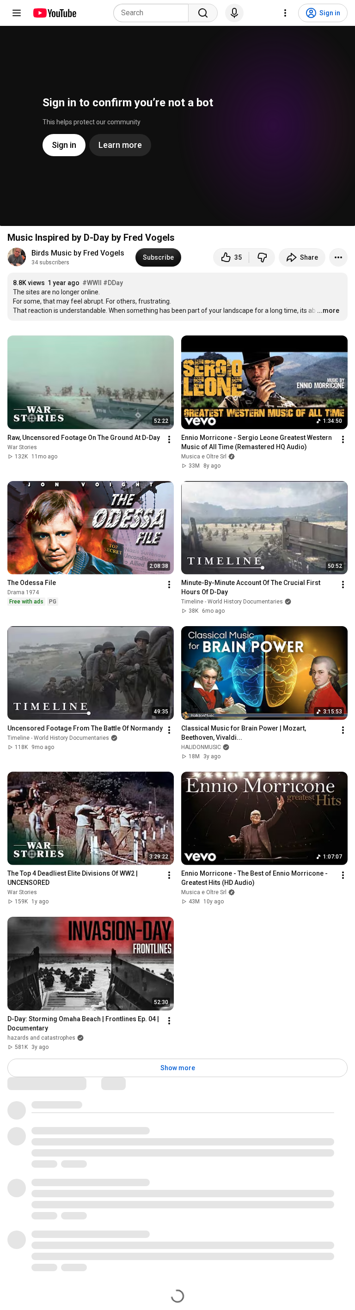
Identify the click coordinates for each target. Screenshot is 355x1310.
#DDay (113, 282)
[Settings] (285, 12)
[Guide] (16, 12)
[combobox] (153, 12)
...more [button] (328, 310)
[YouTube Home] (54, 13)
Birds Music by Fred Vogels (77, 253)
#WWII (92, 282)
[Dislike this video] (262, 257)
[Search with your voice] (234, 13)
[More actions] (338, 257)
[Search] (203, 13)
